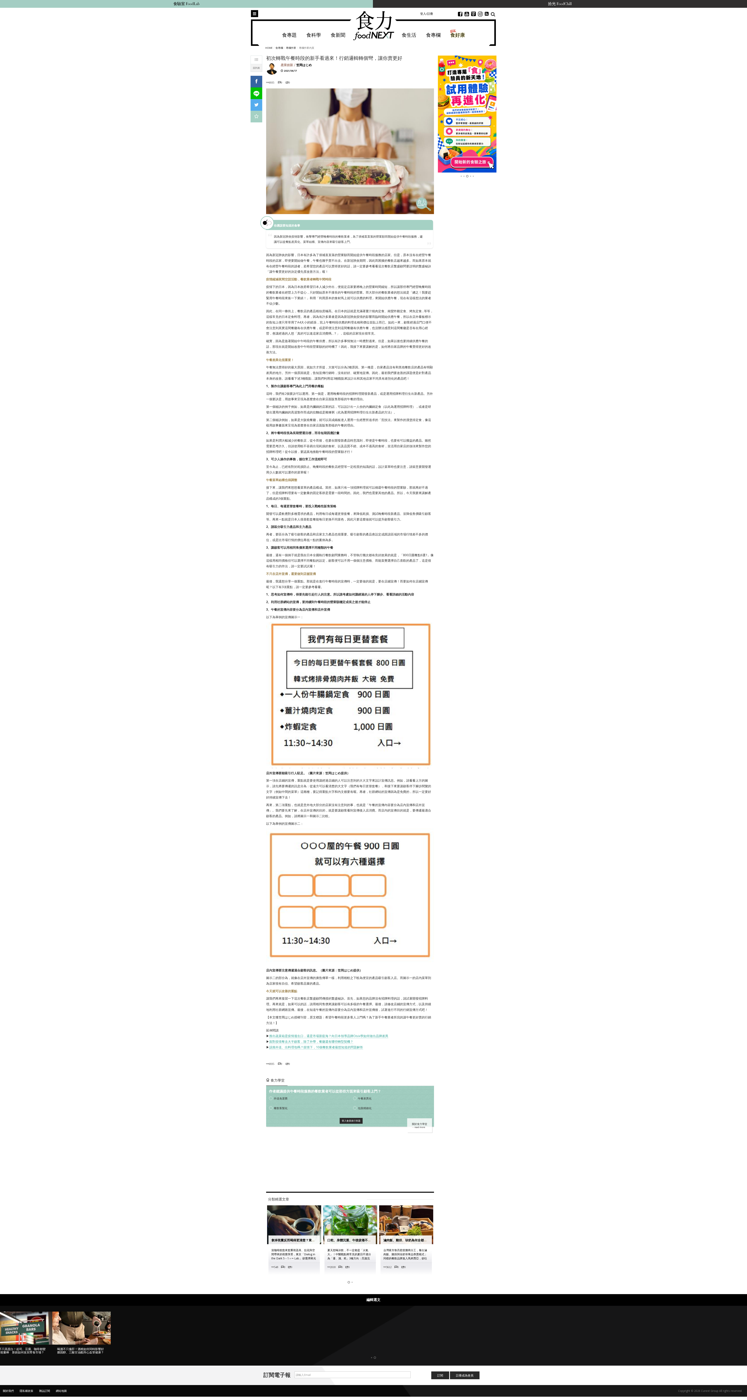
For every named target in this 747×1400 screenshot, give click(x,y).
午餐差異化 (365, 1098)
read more (420, 1127)
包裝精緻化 (365, 1108)
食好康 (457, 35)
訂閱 (440, 1379)
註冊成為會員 (464, 1379)
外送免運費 (281, 1098)
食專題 (289, 35)
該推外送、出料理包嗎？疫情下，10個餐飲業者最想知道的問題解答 (316, 1047)
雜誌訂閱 (44, 1394)
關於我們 (8, 1394)
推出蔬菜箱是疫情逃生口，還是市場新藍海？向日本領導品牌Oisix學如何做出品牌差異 (328, 1036)
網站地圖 (61, 1394)
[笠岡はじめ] (272, 68)
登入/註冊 (426, 14)
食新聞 (338, 35)
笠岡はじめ (304, 65)
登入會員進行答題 (351, 1120)
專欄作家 (291, 48)
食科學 (313, 35)
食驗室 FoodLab (186, 3)
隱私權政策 (26, 1394)
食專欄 (433, 35)
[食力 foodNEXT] (373, 25)
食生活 (409, 35)
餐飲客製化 (281, 1108)
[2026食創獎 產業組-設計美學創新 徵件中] (467, 114)
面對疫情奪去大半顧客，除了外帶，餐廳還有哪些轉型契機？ (311, 1041)
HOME (269, 48)
